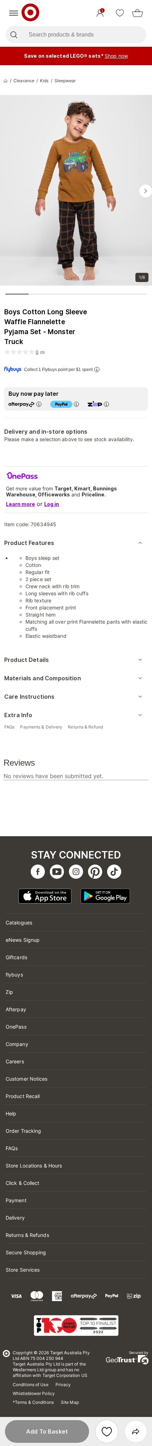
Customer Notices (27, 1079)
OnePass (16, 1027)
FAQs (12, 1148)
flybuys (14, 975)
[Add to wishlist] (106, 1431)
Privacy (63, 1384)
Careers (15, 1061)
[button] (47, 1431)
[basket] (137, 13)
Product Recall (23, 1096)
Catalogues (19, 922)
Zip (9, 992)
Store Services (23, 1270)
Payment (16, 1200)
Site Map (70, 1402)
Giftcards (16, 957)
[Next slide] (145, 191)
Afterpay (16, 1009)
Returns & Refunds (27, 1235)
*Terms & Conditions (33, 1402)
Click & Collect (23, 1183)
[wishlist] (120, 13)
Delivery (15, 1218)
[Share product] (135, 1431)
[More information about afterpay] (39, 404)
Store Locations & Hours (34, 1166)
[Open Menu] (13, 13)
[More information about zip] (106, 404)
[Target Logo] (30, 13)
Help (11, 1113)
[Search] (14, 34)
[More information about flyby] (97, 369)
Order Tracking (23, 1131)
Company (17, 1044)
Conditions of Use (30, 1384)
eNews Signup (23, 940)
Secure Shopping (26, 1252)
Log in (51, 504)
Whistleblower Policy (34, 1393)
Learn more (20, 504)
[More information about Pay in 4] (76, 404)
